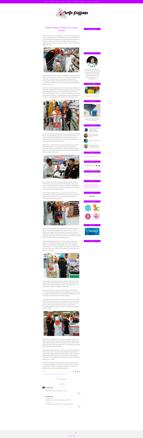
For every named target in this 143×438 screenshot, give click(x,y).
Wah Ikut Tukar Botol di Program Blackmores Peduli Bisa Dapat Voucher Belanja (94, 146)
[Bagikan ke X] (75, 371)
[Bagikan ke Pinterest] (77, 371)
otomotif (85, 187)
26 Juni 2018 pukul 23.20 (49, 398)
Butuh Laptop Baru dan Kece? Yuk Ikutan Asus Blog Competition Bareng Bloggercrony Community (94, 130)
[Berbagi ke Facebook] (73, 371)
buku (98, 187)
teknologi (90, 187)
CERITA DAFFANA (73, 435)
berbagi (47, 374)
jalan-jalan (95, 184)
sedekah (56, 374)
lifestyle (85, 184)
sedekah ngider (62, 374)
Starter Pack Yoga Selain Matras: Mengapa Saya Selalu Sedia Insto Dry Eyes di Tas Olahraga (92, 119)
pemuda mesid (52, 374)
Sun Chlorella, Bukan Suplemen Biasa (94, 141)
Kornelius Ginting (49, 387)
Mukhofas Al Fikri (49, 396)
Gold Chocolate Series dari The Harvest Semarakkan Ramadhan (94, 135)
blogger (94, 187)
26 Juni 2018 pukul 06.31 (49, 388)
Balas (79, 393)
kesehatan (90, 184)
